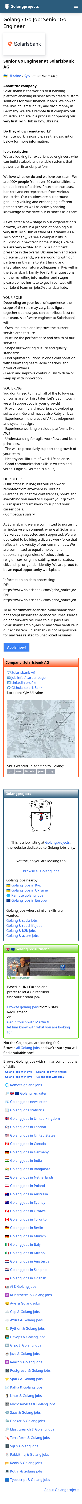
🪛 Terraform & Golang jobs (27, 1437)
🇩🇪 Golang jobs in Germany (27, 1152)
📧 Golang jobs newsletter (26, 1101)
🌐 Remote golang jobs (24, 895)
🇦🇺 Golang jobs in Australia (26, 1194)
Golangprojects (57, 842)
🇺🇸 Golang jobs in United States (30, 1135)
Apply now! (16, 647)
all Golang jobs (28, 1047)
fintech (29, 771)
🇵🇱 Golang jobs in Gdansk (25, 1278)
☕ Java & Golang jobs (22, 1353)
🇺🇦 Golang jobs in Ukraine (27, 890)
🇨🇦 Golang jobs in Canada (25, 1143)
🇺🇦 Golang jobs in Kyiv (23, 885)
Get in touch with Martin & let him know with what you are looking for (38, 1027)
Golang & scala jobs (22, 920)
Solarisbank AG (23, 672)
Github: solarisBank (26, 687)
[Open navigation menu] (76, 6)
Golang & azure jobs (22, 935)
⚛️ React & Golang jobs (23, 1362)
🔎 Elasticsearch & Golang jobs (29, 1429)
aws (18, 771)
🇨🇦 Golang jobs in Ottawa (25, 1211)
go (10, 771)
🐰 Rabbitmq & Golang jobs (27, 1454)
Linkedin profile (23, 682)
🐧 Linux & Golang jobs (23, 1395)
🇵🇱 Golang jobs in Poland (25, 1185)
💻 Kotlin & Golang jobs (24, 1471)
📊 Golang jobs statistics (24, 1110)
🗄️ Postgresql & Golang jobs (28, 1370)
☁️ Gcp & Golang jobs (22, 1311)
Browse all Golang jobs (41, 871)
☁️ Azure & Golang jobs (24, 1320)
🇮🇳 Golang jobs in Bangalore (27, 1169)
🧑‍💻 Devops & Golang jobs (25, 1337)
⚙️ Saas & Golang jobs (23, 1412)
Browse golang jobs (23, 1007)
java (41, 771)
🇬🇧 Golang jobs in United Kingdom (32, 1118)
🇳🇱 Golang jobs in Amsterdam (29, 1261)
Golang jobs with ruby (50, 1077)
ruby (51, 771)
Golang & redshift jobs (24, 925)
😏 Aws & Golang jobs (22, 1303)
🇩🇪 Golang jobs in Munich (25, 1236)
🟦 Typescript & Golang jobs (27, 1479)
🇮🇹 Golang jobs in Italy (23, 1244)
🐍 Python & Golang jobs (25, 1328)
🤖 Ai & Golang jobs (20, 1286)
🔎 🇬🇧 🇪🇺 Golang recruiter (26, 1093)
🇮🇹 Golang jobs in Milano (25, 1253)
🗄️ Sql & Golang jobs (21, 1446)
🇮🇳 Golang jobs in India (23, 1160)
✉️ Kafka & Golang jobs (23, 1387)
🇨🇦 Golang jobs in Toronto (26, 1219)
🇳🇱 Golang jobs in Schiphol (26, 1269)
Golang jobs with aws (18, 1072)
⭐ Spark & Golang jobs (24, 1379)
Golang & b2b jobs (21, 930)
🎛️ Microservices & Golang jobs (30, 1404)
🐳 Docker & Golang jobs (25, 1421)
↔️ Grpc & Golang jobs (23, 1345)
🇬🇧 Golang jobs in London (25, 1127)
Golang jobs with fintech (51, 1072)
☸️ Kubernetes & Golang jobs (28, 1295)
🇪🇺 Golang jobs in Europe (26, 900)
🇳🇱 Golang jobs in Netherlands (29, 1177)
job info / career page (28, 677)
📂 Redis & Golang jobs (23, 1463)
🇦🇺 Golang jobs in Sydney (25, 1202)
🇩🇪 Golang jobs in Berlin (24, 1227)
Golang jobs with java (18, 1077)
